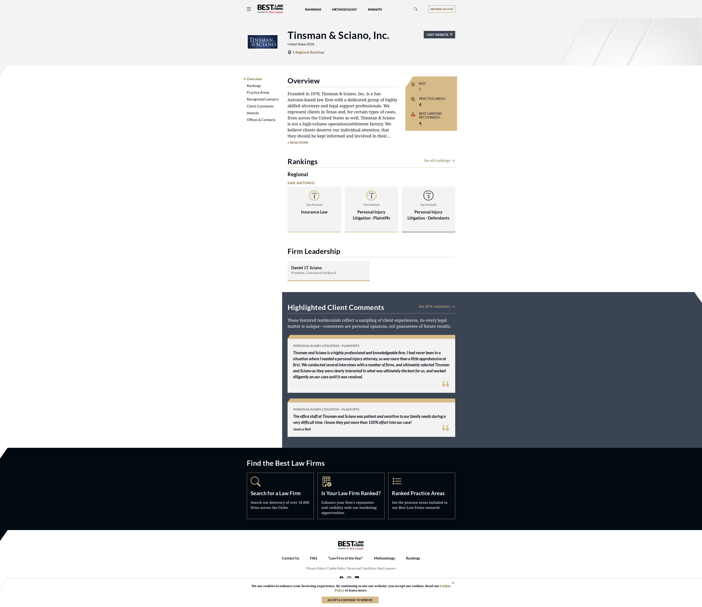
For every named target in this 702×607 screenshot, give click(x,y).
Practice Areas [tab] (258, 92)
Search (280, 496)
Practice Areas (421, 496)
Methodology (384, 558)
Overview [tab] (254, 79)
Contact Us (290, 558)
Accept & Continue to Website (350, 600)
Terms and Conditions (361, 568)
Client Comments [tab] (260, 106)
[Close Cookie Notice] (450, 583)
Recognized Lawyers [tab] (262, 99)
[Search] (416, 9)
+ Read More (298, 142)
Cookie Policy (336, 568)
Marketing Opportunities (351, 496)
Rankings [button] (313, 9)
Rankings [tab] (254, 86)
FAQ (313, 558)
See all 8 (435, 306)
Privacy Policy (315, 568)
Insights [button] (375, 9)
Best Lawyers (387, 568)
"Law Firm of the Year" (345, 558)
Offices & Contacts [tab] (261, 120)
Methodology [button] (344, 9)
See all (437, 160)
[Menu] (249, 9)
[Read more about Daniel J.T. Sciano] (328, 270)
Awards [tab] (253, 113)
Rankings (413, 558)
